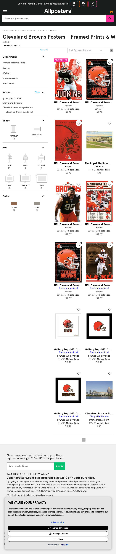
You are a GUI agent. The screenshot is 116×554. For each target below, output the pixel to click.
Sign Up (59, 466)
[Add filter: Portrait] (14, 129)
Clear (37, 92)
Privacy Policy (57, 522)
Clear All (44, 50)
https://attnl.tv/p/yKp (76, 491)
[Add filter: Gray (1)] (37, 203)
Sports (23, 31)
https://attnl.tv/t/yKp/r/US (43, 491)
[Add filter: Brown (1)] (14, 203)
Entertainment (10, 31)
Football (33, 31)
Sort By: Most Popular (80, 50)
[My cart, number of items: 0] (111, 11)
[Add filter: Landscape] (37, 129)
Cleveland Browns (48, 31)
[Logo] (58, 11)
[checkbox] (9, 160)
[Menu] (4, 11)
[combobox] (54, 18)
